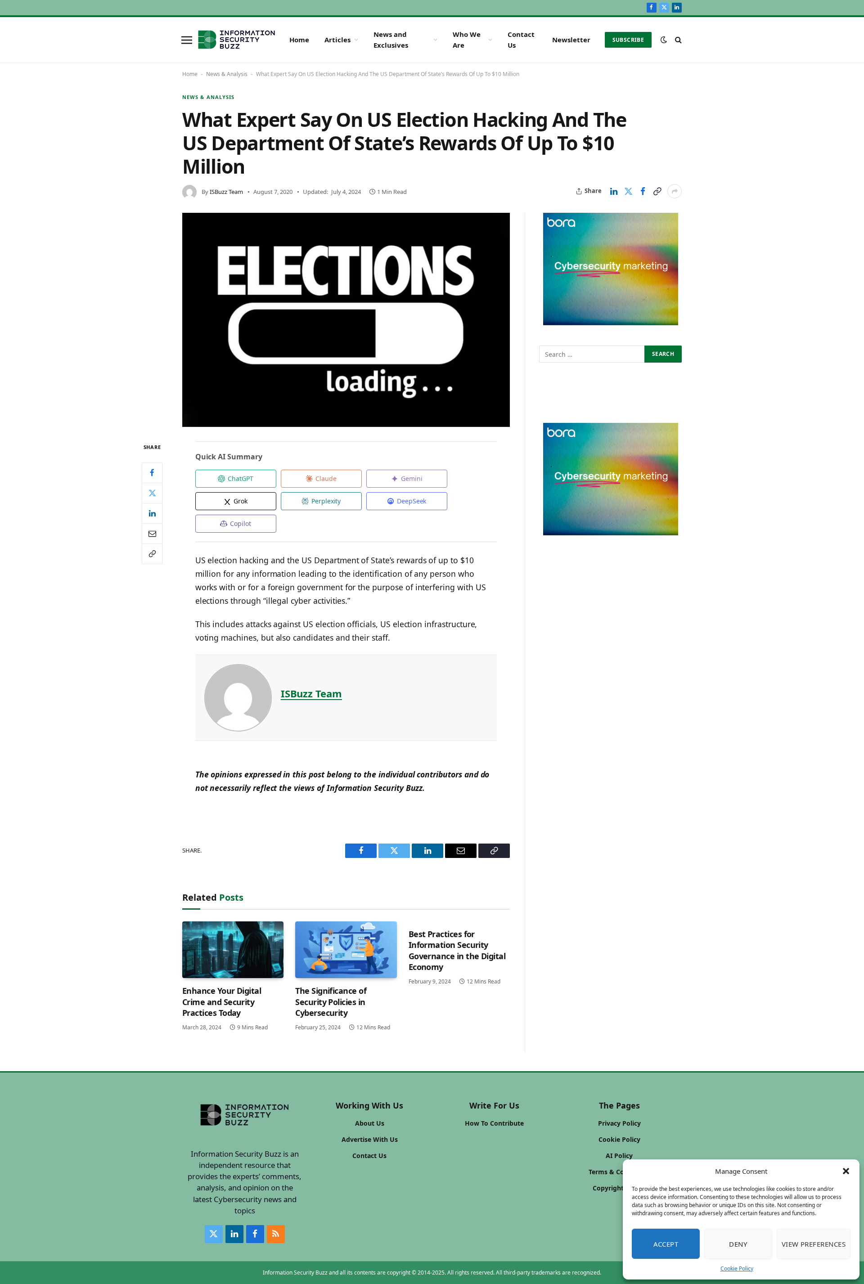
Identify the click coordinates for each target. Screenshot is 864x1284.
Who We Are (467, 39)
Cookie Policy (736, 1268)
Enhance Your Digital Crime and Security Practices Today (221, 1001)
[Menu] (186, 39)
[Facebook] (152, 472)
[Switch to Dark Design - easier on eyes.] (663, 39)
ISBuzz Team (226, 192)
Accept (666, 1243)
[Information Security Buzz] (236, 39)
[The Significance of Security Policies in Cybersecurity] (345, 950)
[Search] (677, 40)
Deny (738, 1243)
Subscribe (628, 40)
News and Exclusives (391, 39)
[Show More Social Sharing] (674, 191)
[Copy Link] (657, 191)
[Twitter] (152, 492)
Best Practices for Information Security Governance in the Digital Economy (457, 950)
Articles (337, 39)
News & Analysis (227, 74)
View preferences (814, 1243)
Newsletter (571, 39)
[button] (846, 1171)
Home (299, 39)
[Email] (152, 533)
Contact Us (521, 39)
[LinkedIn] (152, 513)
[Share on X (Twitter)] (628, 191)
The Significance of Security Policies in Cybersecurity (330, 1001)
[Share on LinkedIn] (614, 191)
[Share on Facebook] (642, 191)
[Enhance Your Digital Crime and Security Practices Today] (233, 950)
